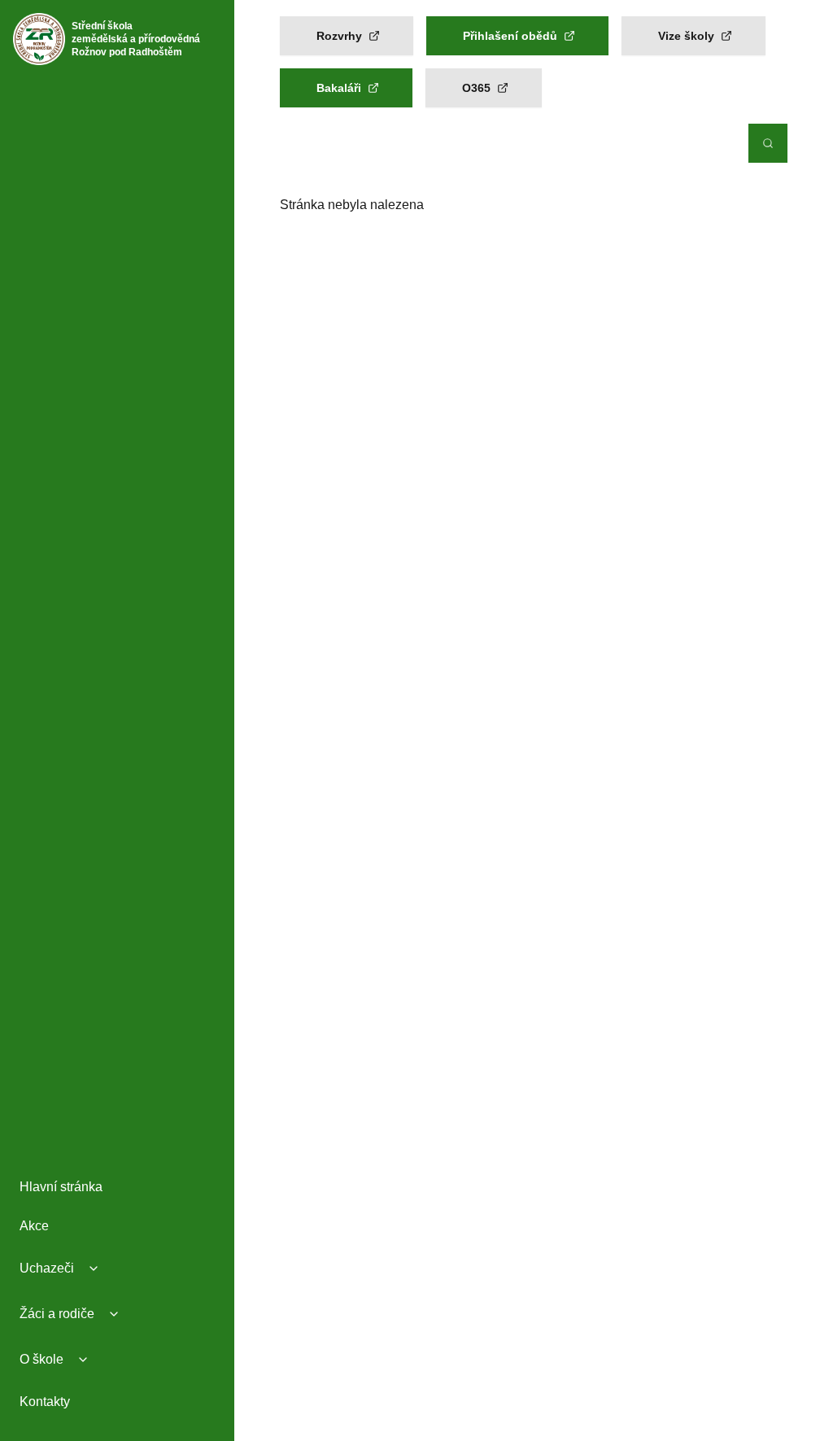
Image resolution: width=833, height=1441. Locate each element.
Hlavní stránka (61, 1187)
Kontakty (45, 1401)
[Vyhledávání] (767, 143)
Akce (34, 1226)
